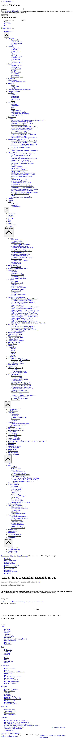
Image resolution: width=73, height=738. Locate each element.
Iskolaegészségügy (16, 56)
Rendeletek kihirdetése (17, 289)
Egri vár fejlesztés (13, 149)
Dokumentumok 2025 (17, 275)
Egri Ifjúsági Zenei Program (16, 363)
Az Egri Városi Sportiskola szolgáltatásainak (23, 142)
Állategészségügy (13, 80)
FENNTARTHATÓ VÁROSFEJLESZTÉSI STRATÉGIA (28, 120)
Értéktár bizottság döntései (18, 112)
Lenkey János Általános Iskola (20, 160)
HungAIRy (11, 93)
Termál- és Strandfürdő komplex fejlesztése (23, 134)
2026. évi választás (13, 551)
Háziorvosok (15, 49)
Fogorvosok (14, 51)
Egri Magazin (11, 213)
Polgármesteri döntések (14, 336)
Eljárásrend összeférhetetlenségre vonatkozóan (24, 137)
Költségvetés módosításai (18, 294)
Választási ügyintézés (17, 377)
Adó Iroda (14, 467)
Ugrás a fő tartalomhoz (7, 1)
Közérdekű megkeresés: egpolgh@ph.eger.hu (17, 722)
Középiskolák (15, 67)
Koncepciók (11, 345)
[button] (13, 28)
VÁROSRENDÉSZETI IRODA (20, 475)
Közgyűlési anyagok (17, 283)
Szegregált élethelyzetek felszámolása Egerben (24, 126)
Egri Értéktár (11, 102)
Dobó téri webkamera (14, 91)
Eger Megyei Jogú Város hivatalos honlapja (16, 720)
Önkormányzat (12, 225)
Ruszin (13, 353)
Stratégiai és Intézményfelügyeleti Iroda (22, 481)
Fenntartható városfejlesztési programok (22, 163)
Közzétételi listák (16, 267)
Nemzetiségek (12, 347)
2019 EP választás (16, 393)
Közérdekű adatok (13, 265)
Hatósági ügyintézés (13, 484)
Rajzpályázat (15, 96)
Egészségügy (11, 46)
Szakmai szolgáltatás (17, 77)
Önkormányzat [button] (9, 228)
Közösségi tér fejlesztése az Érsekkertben (22, 123)
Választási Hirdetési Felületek (19, 379)
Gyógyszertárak (15, 48)
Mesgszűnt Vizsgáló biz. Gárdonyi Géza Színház (25, 307)
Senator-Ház (14, 369)
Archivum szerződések (17, 241)
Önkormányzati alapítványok (16, 340)
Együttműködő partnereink (15, 358)
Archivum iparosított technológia (20, 254)
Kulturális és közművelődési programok (22, 146)
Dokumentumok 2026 (17, 276)
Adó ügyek (14, 486)
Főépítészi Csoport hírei (18, 528)
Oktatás (10, 64)
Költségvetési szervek (14, 342)
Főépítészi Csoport (13, 515)
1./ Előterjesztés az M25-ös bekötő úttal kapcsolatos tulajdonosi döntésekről (22, 602)
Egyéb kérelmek (12, 436)
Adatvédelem (11, 532)
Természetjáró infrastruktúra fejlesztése (22, 129)
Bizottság (14, 104)
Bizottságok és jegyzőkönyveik (16, 297)
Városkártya (11, 78)
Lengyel (13, 352)
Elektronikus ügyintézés (14, 409)
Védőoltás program (16, 62)
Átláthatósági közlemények (15, 368)
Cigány (13, 348)
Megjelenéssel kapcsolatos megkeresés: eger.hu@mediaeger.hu (22, 725)
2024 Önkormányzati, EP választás (21, 384)
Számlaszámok (15, 419)
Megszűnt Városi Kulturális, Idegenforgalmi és (24, 312)
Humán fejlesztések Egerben (19, 131)
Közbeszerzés (12, 270)
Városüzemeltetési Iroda (18, 471)
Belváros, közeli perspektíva (19, 168)
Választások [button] (8, 539)
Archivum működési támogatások (20, 244)
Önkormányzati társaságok (15, 337)
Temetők (10, 200)
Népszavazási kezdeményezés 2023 (21, 387)
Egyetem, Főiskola (16, 65)
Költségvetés (15, 292)
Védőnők (14, 54)
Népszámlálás (12, 356)
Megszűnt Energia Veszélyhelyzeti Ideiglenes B (24, 315)
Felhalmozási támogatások (18, 249)
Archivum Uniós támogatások (19, 260)
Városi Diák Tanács (17, 361)
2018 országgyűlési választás (19, 397)
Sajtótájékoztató (12, 449)
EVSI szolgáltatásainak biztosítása (21, 147)
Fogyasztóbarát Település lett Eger (10, 733)
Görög (13, 350)
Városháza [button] (8, 456)
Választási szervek (16, 376)
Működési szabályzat (17, 115)
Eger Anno (14, 45)
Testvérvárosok (12, 117)
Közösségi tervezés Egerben (19, 181)
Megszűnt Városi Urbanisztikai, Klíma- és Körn (24, 313)
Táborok (10, 198)
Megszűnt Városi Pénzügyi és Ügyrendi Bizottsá (25, 310)
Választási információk (14, 374)
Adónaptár (14, 420)
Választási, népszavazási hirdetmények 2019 (23, 395)
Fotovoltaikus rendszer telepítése (20, 184)
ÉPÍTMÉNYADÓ (13, 431)
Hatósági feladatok (16, 523)
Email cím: (4, 9)
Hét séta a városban (16, 43)
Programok (14, 203)
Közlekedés (11, 83)
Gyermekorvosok (16, 53)
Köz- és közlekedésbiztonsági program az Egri (24, 144)
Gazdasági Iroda (16, 468)
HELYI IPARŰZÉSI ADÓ (15, 428)
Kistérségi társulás (13, 339)
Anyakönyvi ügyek (16, 488)
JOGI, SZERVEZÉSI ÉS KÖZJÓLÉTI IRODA (25, 478)
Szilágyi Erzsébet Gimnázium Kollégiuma (23, 174)
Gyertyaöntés (15, 97)
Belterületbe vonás (16, 526)
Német (13, 355)
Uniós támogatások (16, 259)
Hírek (13, 85)
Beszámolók (14, 296)
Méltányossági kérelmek (14, 435)
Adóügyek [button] (7, 401)
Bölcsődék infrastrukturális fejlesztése (21, 162)
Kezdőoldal (14, 94)
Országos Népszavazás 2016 (19, 398)
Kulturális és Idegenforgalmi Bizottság (22, 300)
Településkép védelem (17, 521)
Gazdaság (10, 218)
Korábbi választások (17, 380)
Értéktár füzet (15, 105)
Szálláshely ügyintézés (14, 438)
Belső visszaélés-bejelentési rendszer (18, 268)
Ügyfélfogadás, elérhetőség (19, 417)
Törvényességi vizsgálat (14, 536)
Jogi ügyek (14, 492)
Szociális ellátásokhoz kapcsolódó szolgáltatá (24, 141)
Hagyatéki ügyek (16, 489)
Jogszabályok (11, 422)
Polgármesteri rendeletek (15, 332)
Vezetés (10, 463)
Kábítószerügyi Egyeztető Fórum (20, 360)
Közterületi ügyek (16, 491)
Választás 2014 (15, 400)
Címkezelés (14, 512)
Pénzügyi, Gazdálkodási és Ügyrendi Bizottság (24, 329)
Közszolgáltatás (12, 344)
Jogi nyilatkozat (8, 730)
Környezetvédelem (16, 499)
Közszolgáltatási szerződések (19, 246)
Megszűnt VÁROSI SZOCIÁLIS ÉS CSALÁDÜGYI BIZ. (28, 323)
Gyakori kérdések (13, 451)
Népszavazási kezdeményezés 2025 (21, 382)
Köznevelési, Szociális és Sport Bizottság (23, 302)
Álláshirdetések (15, 510)
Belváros (13, 195)
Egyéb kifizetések (16, 262)
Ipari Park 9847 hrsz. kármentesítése (21, 197)
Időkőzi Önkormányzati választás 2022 (22, 388)
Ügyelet (13, 61)
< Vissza (3, 625)
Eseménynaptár (8, 31)
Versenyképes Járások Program (16, 139)
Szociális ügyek (15, 494)
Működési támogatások (17, 243)
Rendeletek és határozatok (18, 287)
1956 (9, 202)
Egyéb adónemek (13, 433)
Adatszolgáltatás (12, 531)
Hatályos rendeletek (17, 286)
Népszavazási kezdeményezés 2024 (21, 385)
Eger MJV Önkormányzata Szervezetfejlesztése (24, 158)
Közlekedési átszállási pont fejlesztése (22, 128)
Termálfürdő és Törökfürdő (19, 179)
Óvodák (13, 70)
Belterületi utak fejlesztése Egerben (21, 133)
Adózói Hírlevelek (13, 452)
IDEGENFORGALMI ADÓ (16, 430)
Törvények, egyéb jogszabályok (20, 423)
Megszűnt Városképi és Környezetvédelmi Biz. (24, 321)
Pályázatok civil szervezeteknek (20, 508)
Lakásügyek (14, 497)
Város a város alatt (16, 41)
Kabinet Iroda (15, 470)
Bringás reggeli (15, 99)
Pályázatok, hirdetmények (15, 505)
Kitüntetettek (11, 537)
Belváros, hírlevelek (17, 166)
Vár (12, 178)
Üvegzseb (10, 238)
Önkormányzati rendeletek (18, 425)
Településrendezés (16, 520)
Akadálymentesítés (13, 364)
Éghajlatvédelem (12, 366)
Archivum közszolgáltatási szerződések (22, 247)
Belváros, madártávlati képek (19, 170)
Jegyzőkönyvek (15, 284)
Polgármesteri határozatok (15, 334)
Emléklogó (14, 205)
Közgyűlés (11, 279)
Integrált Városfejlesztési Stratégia (20, 194)
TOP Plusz (11, 118)
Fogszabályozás (15, 57)
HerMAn (14, 165)
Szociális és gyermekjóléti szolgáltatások (19, 89)
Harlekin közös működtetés (19, 372)
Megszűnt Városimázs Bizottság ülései (22, 320)
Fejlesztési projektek (13, 152)
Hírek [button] (6, 208)
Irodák (9, 465)
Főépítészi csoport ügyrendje (19, 516)
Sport (9, 220)
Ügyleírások (11, 427)
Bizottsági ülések (16, 110)
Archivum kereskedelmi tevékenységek (22, 257)
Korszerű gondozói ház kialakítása (21, 182)
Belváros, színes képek (17, 171)
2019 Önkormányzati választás (20, 392)
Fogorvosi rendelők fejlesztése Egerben (22, 186)
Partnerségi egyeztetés (17, 524)
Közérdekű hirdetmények (18, 513)
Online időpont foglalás (14, 446)
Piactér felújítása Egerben (18, 136)
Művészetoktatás (16, 72)
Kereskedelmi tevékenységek (19, 255)
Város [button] (6, 33)
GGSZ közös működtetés (18, 371)
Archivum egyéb (16, 263)
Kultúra (10, 223)
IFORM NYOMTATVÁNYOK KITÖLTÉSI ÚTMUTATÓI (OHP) (27, 441)
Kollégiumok (15, 73)
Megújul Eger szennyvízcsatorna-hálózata (23, 173)
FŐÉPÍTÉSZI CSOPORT (18, 476)
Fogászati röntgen (16, 59)
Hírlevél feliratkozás (13, 454)
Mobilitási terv (15, 86)
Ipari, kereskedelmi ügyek (18, 496)
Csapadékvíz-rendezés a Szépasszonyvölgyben (24, 192)
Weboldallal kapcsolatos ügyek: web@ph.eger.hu (18, 724)
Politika (10, 221)
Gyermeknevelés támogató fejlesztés (21, 121)
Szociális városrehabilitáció (19, 125)
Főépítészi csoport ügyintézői (19, 518)
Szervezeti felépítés (13, 483)
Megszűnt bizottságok (17, 305)
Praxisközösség (15, 157)
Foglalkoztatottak (16, 291)
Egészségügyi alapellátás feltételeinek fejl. (23, 187)
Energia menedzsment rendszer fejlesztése (23, 154)
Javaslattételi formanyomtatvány (20, 113)
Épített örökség (15, 40)
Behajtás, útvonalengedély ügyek (20, 502)
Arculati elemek (15, 206)
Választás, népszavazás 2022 (19, 390)
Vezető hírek (11, 215)
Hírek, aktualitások (13, 411)
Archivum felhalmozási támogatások (21, 251)
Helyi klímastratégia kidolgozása (20, 155)
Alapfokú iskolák (16, 69)
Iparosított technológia (17, 252)
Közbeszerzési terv (16, 273)
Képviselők (14, 281)
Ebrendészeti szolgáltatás (18, 81)
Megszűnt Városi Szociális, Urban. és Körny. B (24, 316)
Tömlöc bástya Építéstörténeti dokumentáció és (24, 150)
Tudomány (11, 216)
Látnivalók (11, 38)
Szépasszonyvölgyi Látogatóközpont (21, 176)
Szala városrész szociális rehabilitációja (22, 190)
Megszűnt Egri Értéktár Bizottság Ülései (22, 318)
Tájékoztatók (11, 412)
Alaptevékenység (13, 529)
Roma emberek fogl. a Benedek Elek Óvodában (24, 189)
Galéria (13, 107)
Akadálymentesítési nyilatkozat (13, 728)
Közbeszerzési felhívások (18, 278)
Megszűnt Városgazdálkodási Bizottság (22, 308)
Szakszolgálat (15, 75)
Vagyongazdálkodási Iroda (18, 473)
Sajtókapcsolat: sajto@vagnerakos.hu (14, 727)
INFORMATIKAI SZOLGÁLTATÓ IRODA (24, 480)
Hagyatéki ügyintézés (14, 439)
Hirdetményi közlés (13, 447)
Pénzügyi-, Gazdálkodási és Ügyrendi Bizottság (24, 299)
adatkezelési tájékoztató (11, 11)
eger (39, 582)
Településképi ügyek (17, 500)
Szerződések (14, 239)
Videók (13, 88)
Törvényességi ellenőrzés (15, 534)
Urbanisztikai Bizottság (17, 304)
